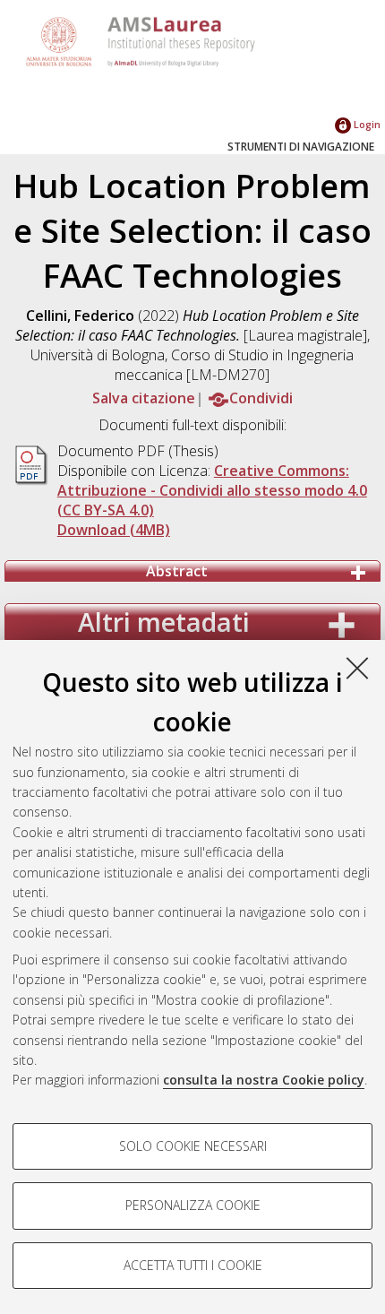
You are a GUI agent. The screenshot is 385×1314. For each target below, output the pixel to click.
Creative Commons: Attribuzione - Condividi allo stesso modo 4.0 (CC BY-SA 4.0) (212, 490)
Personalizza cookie (193, 1205)
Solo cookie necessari (193, 1145)
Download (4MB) (113, 530)
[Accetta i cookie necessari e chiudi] (357, 667)
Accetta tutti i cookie (193, 1265)
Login (366, 124)
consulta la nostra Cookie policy (263, 1079)
